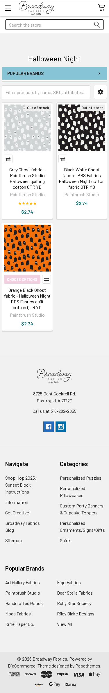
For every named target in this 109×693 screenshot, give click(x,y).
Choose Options (22, 279)
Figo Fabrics (69, 582)
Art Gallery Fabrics (22, 582)
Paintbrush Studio (22, 592)
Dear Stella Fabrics (75, 592)
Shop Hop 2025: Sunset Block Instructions (21, 484)
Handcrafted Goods (24, 603)
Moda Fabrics (18, 613)
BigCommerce (21, 665)
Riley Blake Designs (75, 613)
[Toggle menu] (8, 8)
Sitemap (13, 540)
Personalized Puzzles (80, 478)
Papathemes (87, 665)
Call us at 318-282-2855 (54, 411)
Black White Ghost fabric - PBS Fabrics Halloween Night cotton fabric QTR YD (82, 178)
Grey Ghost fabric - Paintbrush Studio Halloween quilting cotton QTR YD (27, 178)
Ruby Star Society (74, 603)
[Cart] (103, 7)
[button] (100, 92)
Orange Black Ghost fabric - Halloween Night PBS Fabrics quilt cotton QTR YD (27, 298)
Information (16, 502)
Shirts (66, 540)
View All (64, 624)
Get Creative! (18, 512)
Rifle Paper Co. (19, 624)
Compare (8, 159)
